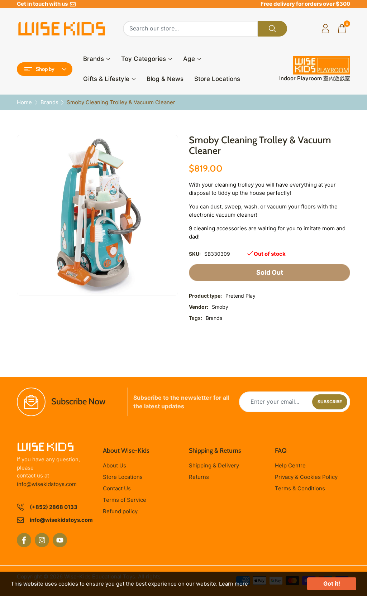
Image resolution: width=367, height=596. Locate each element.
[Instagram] (42, 540)
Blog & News (165, 78)
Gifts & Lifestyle (106, 78)
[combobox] (190, 29)
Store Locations (217, 78)
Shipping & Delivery (214, 465)
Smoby (220, 307)
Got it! (331, 583)
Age (189, 58)
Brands (93, 58)
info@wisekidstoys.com (47, 484)
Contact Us (117, 488)
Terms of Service (124, 499)
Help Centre (290, 465)
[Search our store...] (272, 29)
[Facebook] (24, 540)
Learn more (233, 583)
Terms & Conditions (300, 488)
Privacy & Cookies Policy (306, 477)
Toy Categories (143, 58)
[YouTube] (60, 540)
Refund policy (120, 511)
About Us (114, 465)
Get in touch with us (43, 3)
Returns (199, 477)
